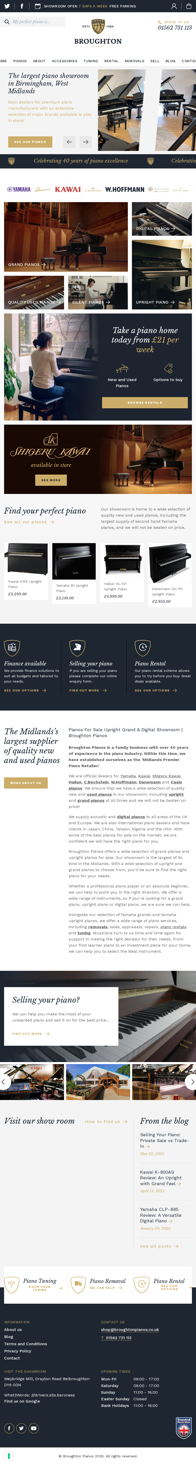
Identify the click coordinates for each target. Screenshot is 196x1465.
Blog (171, 61)
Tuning (90, 61)
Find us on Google (22, 1401)
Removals (134, 61)
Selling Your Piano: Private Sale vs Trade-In (164, 1140)
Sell (154, 61)
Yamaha (128, 776)
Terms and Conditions (25, 1343)
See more (51, 480)
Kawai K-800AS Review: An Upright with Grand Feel (161, 1177)
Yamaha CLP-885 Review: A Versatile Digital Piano (160, 1215)
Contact (12, 1358)
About (39, 61)
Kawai (144, 776)
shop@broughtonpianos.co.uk (130, 1329)
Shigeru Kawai (166, 776)
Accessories (65, 61)
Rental (111, 61)
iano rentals (174, 926)
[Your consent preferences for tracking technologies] (9, 1456)
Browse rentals (145, 402)
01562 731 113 (175, 28)
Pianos (20, 61)
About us (13, 1329)
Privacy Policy (17, 1351)
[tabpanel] (98, 1082)
